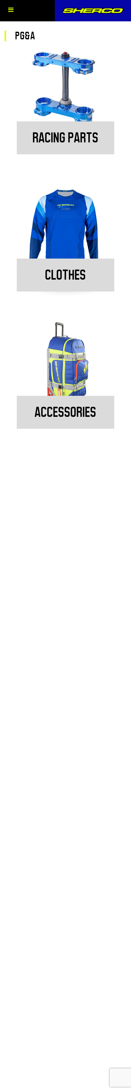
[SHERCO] (93, 10)
